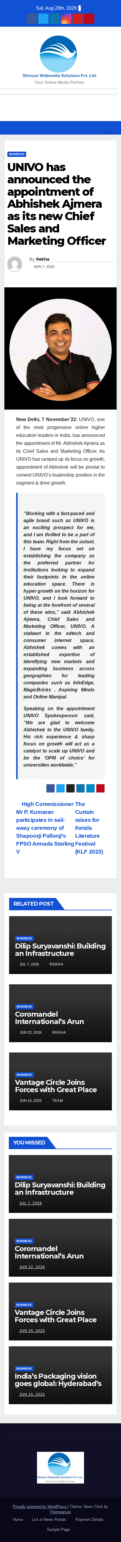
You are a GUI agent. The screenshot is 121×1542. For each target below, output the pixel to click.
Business (16, 154)
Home (18, 1519)
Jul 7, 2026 (30, 1203)
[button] (98, 127)
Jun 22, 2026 (32, 1267)
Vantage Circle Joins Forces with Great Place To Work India (56, 1089)
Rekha (42, 259)
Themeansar (60, 1512)
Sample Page (58, 1529)
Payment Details (89, 1519)
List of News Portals (49, 1519)
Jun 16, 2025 (32, 1331)
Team (57, 1101)
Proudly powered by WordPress (40, 1506)
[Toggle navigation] (110, 127)
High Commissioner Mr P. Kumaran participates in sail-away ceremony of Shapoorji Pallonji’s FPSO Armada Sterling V (45, 828)
